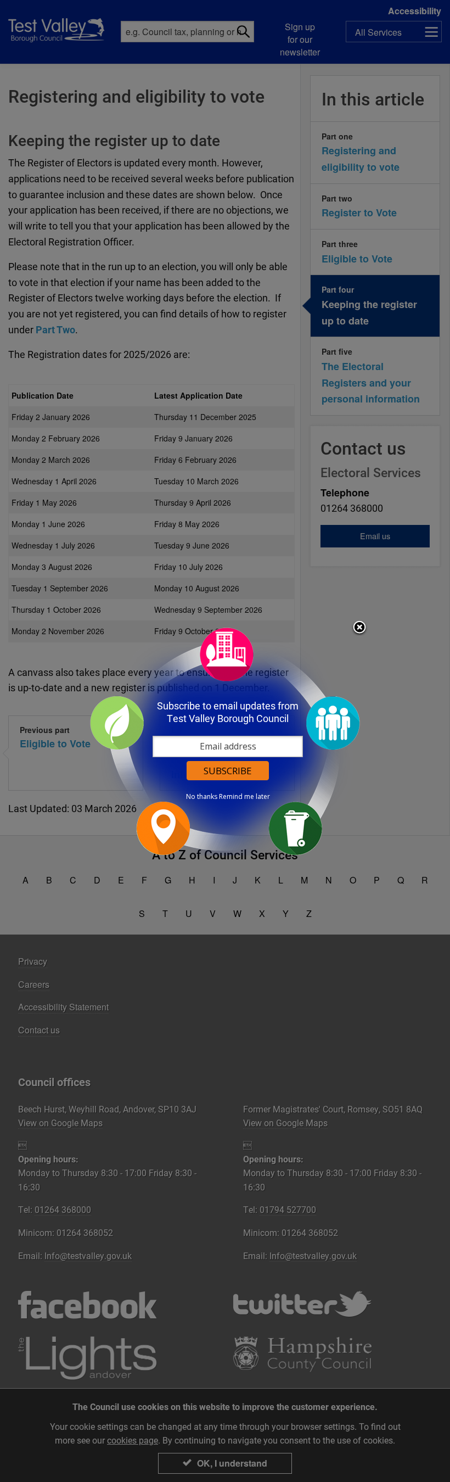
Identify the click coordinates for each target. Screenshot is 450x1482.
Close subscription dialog (359, 628)
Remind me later (244, 796)
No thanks (201, 796)
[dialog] (225, 741)
